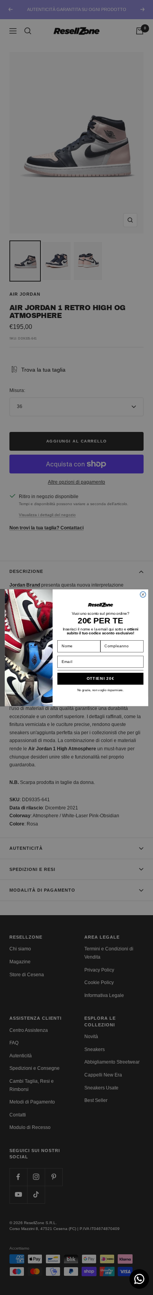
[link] (100, 605)
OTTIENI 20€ (101, 678)
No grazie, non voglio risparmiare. (100, 690)
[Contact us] (139, 1279)
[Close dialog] (143, 594)
